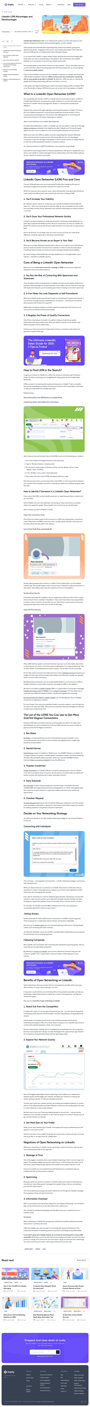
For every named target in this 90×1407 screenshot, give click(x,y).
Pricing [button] (41, 4)
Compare (76, 1371)
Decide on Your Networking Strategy (10, 70)
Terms (44, 1401)
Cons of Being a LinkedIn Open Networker (11, 56)
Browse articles (81, 1260)
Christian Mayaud (29, 803)
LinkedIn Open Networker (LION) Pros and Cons (12, 51)
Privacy (38, 1401)
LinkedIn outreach (45, 688)
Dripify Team (6, 31)
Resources (31, 4)
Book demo (61, 4)
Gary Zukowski (28, 785)
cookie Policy (50, 1401)
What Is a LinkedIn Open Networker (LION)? (12, 46)
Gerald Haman (28, 753)
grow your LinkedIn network (34, 70)
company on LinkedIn (40, 951)
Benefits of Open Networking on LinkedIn (11, 75)
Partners (48, 4)
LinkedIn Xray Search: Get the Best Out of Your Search (41, 402)
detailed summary (69, 673)
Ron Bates (27, 738)
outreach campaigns (60, 691)
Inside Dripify (47, 1311)
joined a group (39, 925)
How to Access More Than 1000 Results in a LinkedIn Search (43, 397)
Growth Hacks (29, 1249)
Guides (16, 1282)
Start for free (79, 4)
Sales (44, 1249)
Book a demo (40, 1356)
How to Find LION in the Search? (11, 60)
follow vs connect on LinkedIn (39, 760)
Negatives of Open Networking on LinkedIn (11, 80)
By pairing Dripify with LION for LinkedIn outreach (40, 697)
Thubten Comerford (30, 770)
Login (68, 4)
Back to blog (8, 11)
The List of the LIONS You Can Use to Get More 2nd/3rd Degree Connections (12, 65)
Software (20, 4)
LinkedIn (38, 1249)
